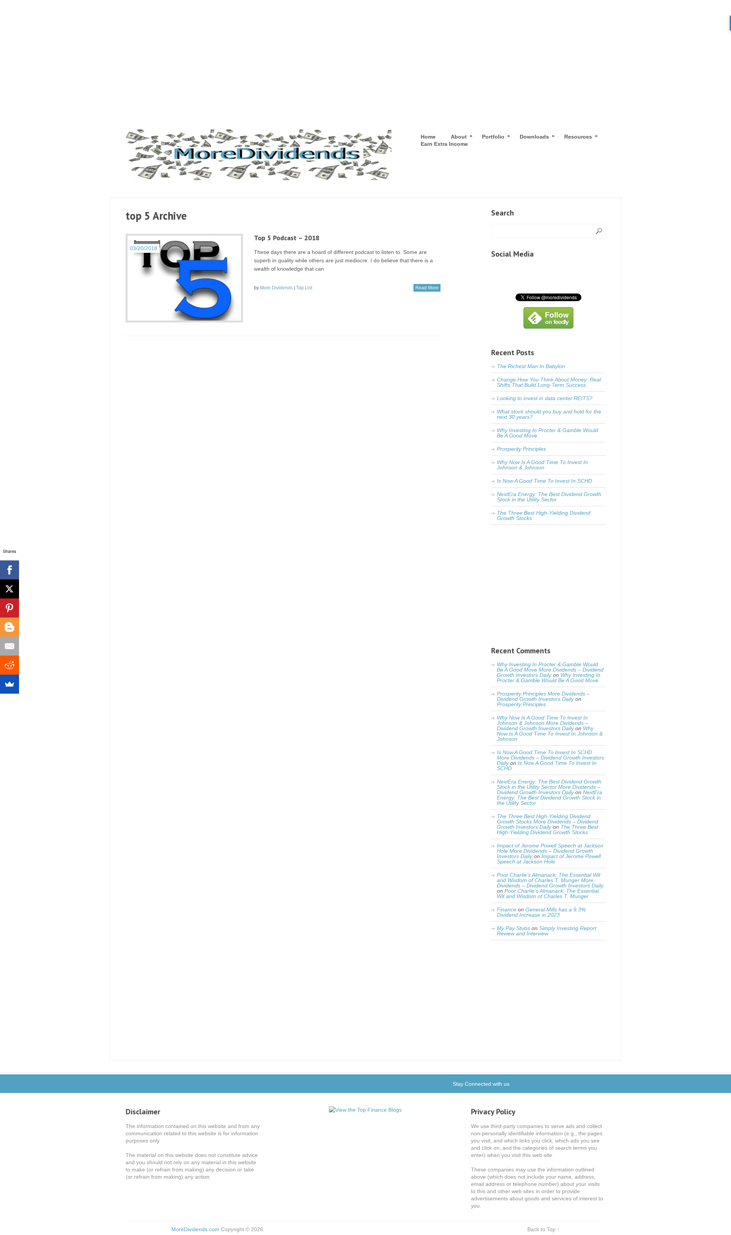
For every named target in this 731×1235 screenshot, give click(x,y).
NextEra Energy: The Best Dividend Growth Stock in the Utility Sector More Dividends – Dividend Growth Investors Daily (549, 787)
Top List (304, 287)
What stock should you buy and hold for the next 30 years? (549, 414)
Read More (427, 287)
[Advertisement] (365, 57)
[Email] (9, 646)
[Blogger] (9, 627)
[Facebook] (9, 569)
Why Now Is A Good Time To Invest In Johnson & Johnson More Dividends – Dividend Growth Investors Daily (542, 723)
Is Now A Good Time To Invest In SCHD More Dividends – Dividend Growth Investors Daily (550, 757)
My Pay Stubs (513, 928)
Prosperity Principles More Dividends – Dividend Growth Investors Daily (543, 696)
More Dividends (276, 287)
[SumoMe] (9, 684)
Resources (578, 136)
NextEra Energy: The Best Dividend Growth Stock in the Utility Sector (549, 497)
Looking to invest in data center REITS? (544, 398)
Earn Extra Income (444, 144)
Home (428, 137)
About (459, 136)
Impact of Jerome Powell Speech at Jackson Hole (549, 859)
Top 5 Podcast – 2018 (286, 237)
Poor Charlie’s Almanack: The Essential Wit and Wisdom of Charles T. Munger (548, 893)
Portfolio (493, 136)
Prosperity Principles (521, 449)
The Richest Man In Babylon (531, 366)
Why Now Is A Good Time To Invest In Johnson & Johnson (542, 465)
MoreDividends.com (195, 1229)
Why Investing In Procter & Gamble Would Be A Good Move (547, 433)
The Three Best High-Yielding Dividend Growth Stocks (544, 515)
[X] (9, 588)
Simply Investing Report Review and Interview (546, 931)
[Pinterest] (9, 608)
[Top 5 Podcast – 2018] (184, 278)
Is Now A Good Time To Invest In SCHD (544, 481)
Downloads (534, 136)
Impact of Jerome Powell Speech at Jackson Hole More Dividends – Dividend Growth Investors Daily (550, 850)
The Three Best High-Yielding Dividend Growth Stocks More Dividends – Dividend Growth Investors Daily (547, 821)
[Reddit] (9, 665)
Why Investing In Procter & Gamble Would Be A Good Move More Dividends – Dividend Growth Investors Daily (550, 669)
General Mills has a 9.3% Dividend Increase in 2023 (541, 912)
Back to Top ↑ (543, 1229)
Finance (506, 909)
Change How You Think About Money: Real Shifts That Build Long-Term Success (549, 382)
